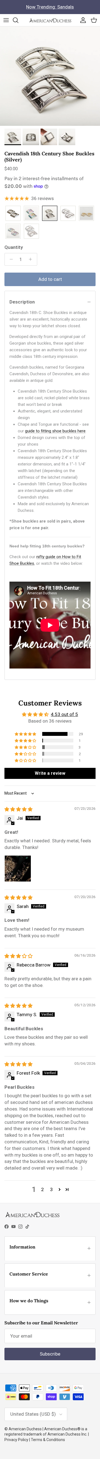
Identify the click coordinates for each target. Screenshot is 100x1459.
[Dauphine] (68, 213)
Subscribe (50, 1354)
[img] (18, 809)
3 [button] (51, 1189)
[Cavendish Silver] (49, 213)
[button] (26, 734)
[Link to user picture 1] (17, 868)
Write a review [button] (50, 773)
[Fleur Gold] (86, 213)
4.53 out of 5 (64, 714)
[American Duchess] (50, 20)
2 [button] (42, 1189)
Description (22, 302)
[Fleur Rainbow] (13, 231)
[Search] (18, 20)
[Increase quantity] (32, 259)
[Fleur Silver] (31, 231)
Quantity (13, 247)
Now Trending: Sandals (50, 7)
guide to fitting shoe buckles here (55, 430)
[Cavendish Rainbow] (31, 213)
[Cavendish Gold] (13, 213)
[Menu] (6, 20)
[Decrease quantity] (10, 259)
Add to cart (50, 279)
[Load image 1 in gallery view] (50, 76)
